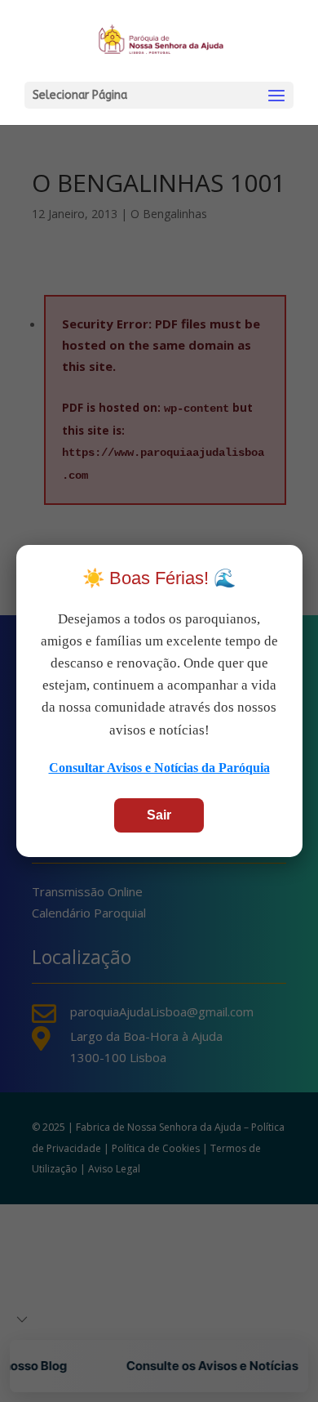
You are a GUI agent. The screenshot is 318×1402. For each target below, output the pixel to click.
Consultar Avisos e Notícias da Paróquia (159, 768)
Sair (159, 815)
